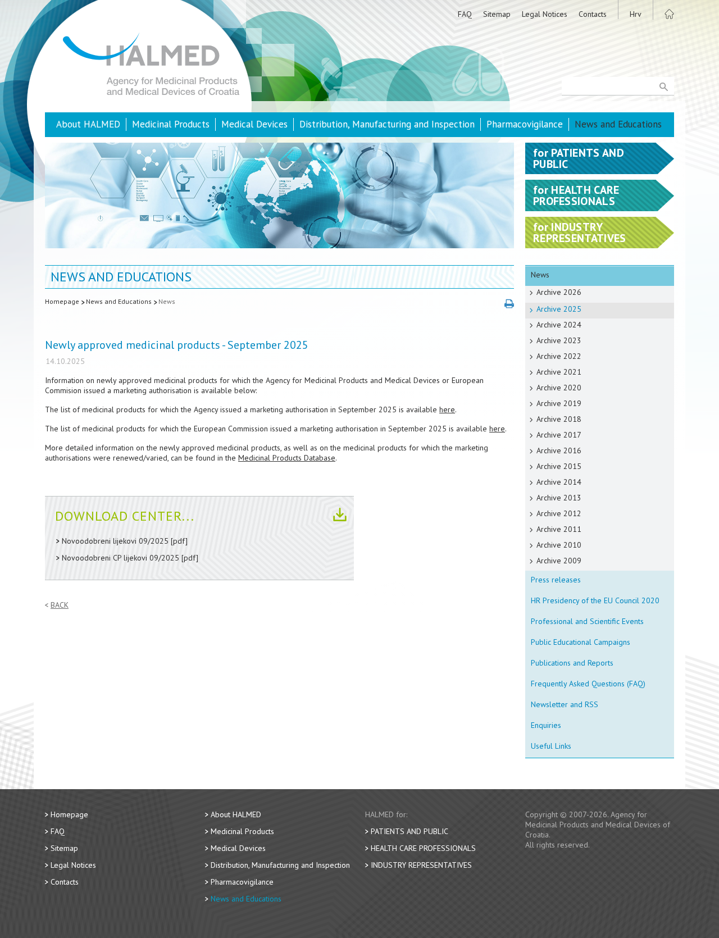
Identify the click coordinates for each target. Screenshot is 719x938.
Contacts (593, 14)
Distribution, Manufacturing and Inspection (387, 124)
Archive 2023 (558, 340)
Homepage (62, 301)
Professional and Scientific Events (587, 621)
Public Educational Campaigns (580, 642)
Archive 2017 (558, 435)
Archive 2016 (558, 450)
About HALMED (88, 124)
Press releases (556, 580)
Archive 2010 (558, 545)
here (447, 409)
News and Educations (618, 124)
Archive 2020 (558, 388)
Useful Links (551, 746)
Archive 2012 (558, 513)
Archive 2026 (558, 292)
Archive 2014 (558, 482)
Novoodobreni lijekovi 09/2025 (115, 541)
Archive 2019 (558, 403)
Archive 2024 (558, 325)
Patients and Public (409, 831)
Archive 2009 (558, 560)
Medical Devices (254, 124)
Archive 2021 (558, 372)
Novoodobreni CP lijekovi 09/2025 (120, 558)
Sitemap (497, 14)
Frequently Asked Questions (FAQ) (588, 684)
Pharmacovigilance (524, 124)
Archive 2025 (558, 309)
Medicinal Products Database (286, 458)
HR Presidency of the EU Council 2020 (595, 600)
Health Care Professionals (423, 848)
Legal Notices (544, 14)
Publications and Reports (572, 663)
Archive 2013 (558, 498)
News (166, 301)
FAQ (465, 14)
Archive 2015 (558, 466)
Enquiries (546, 725)
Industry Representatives (421, 865)
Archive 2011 (558, 529)
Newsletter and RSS (564, 704)
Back (60, 605)
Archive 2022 (558, 356)
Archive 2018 (558, 419)
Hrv (635, 14)
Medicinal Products (171, 124)
